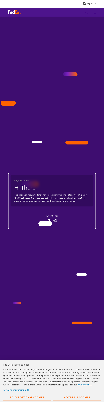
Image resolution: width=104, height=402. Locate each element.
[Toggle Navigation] (94, 12)
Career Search (86, 12)
